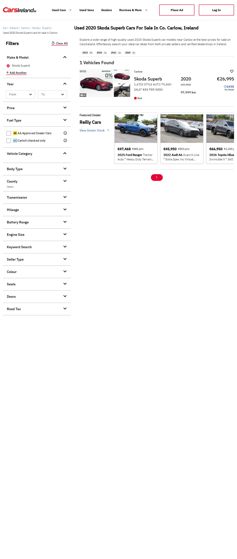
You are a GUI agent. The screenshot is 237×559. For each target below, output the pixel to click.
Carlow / (26, 28)
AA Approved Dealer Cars (34, 133)
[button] (65, 133)
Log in (216, 10)
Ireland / (15, 28)
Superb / (47, 28)
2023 (85, 52)
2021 (113, 52)
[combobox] (20, 94)
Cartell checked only (31, 140)
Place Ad (177, 10)
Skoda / (36, 28)
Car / (5, 28)
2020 (128, 52)
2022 (99, 52)
